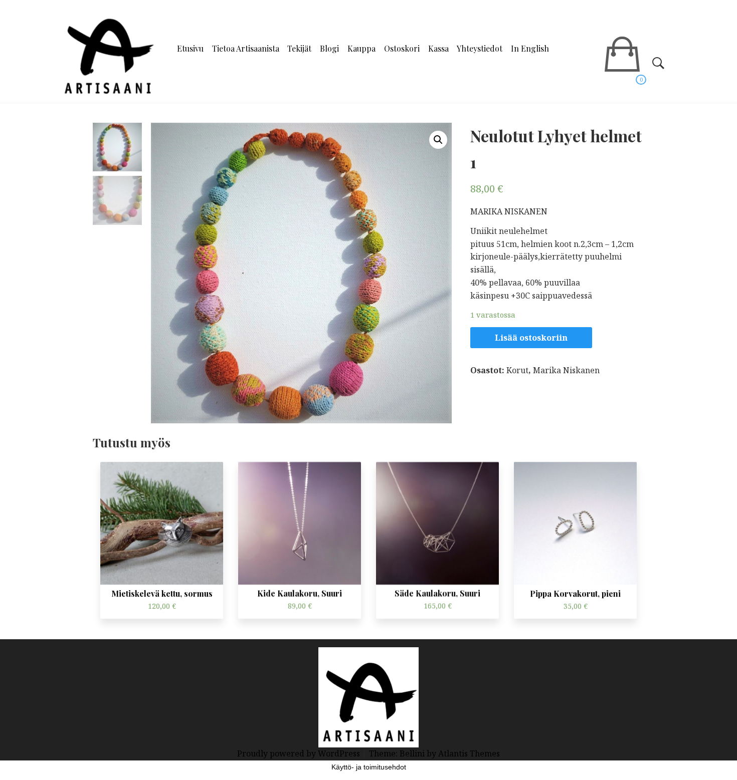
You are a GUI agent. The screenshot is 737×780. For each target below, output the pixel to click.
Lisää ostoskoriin (531, 337)
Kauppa (361, 48)
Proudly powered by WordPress (299, 753)
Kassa (438, 48)
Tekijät (299, 48)
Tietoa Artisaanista (245, 48)
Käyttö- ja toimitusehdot (368, 767)
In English (530, 48)
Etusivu (190, 48)
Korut (517, 370)
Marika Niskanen (566, 370)
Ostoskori (402, 48)
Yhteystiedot (479, 48)
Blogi (329, 48)
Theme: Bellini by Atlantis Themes (434, 753)
